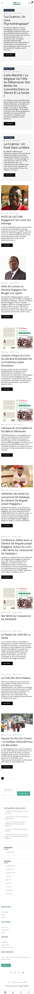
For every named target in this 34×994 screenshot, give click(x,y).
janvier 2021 (9, 890)
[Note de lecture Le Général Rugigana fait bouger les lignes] (13, 256)
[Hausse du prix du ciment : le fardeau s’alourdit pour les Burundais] (17, 714)
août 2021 (9, 876)
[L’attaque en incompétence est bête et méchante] (17, 400)
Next (16, 778)
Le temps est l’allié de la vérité (15, 636)
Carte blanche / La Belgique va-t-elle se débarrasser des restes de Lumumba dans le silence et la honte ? (17, 85)
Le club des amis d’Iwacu (16, 678)
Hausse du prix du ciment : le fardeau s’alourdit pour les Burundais (17, 742)
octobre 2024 (10, 869)
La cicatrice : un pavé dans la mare (16, 145)
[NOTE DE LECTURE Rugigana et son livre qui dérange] (14, 186)
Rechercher (8, 790)
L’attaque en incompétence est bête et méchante (16, 429)
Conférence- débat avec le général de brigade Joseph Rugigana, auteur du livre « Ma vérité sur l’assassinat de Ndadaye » (17, 546)
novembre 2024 (10, 866)
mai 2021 (8, 883)
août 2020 (9, 894)
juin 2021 (8, 880)
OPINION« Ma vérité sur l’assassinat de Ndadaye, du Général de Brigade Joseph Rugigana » (16, 836)
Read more (9, 55)
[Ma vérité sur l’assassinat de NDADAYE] (17, 588)
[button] (31, 3)
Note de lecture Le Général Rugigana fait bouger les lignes (14, 290)
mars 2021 (9, 887)
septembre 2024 (10, 873)
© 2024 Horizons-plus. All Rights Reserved (17, 986)
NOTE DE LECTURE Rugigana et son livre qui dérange (16, 220)
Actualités (9, 852)
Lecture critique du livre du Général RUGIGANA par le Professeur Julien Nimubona (15, 824)
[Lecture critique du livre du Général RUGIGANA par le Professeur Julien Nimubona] (17, 328)
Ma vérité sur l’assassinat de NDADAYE (16, 617)
